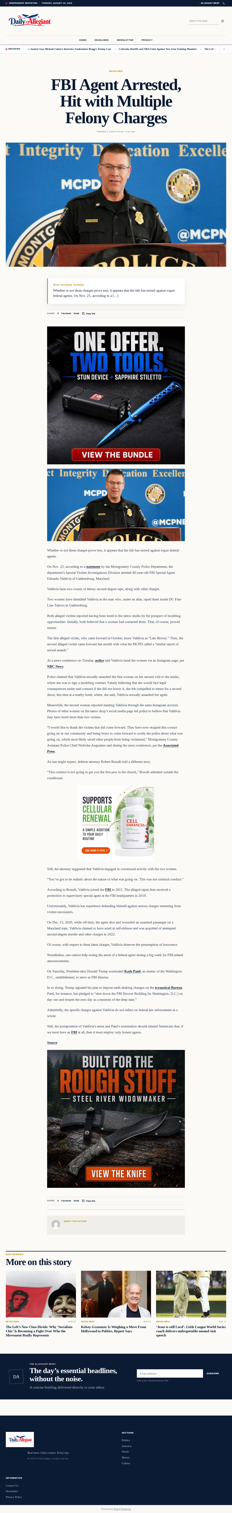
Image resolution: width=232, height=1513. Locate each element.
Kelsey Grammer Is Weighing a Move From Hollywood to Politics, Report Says (113, 1329)
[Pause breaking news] (223, 49)
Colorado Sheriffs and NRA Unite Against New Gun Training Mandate (126, 49)
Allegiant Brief (210, 3)
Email (76, 313)
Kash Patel (132, 971)
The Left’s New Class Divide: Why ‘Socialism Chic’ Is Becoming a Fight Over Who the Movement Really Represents (39, 1331)
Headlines (116, 71)
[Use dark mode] (223, 3)
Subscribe (213, 1373)
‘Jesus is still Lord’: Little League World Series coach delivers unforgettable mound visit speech (191, 1331)
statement (93, 567)
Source (52, 1042)
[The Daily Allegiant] (29, 21)
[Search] (222, 21)
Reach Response (122, 1509)
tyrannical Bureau (168, 987)
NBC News (55, 666)
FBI (108, 890)
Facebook (66, 313)
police (99, 660)
